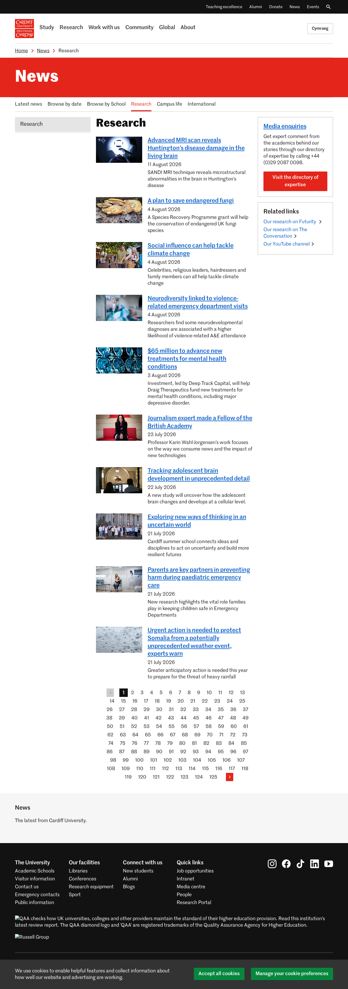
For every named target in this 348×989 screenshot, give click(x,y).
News (295, 7)
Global (167, 27)
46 (209, 718)
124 (199, 777)
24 (230, 701)
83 (219, 743)
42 (158, 718)
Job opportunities (195, 871)
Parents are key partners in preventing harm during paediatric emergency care (199, 578)
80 (182, 743)
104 (197, 760)
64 (135, 735)
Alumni (255, 7)
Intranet (185, 879)
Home (21, 50)
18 (157, 701)
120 (142, 777)
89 (147, 751)
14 (112, 701)
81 (194, 743)
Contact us (27, 886)
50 (110, 726)
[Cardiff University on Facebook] (286, 863)
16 (134, 701)
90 (159, 751)
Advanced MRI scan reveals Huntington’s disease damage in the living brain (196, 148)
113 (178, 768)
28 (134, 709)
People (184, 894)
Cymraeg (320, 28)
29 (147, 709)
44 (184, 718)
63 (123, 735)
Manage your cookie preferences (292, 973)
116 (218, 768)
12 (231, 692)
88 (134, 751)
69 (197, 735)
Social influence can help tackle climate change (191, 250)
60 (234, 726)
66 (160, 735)
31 (171, 709)
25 (242, 701)
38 (109, 718)
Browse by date (65, 104)
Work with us (104, 27)
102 (168, 760)
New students (138, 871)
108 (111, 768)
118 (244, 768)
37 (245, 709)
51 (122, 726)
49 (245, 718)
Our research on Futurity (290, 221)
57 (196, 726)
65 (148, 735)
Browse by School (106, 104)
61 (245, 726)
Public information (34, 902)
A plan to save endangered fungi (191, 201)
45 (196, 718)
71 (221, 735)
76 (134, 743)
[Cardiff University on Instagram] (272, 863)
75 (122, 743)
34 (208, 709)
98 (113, 760)
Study (46, 27)
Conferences (82, 879)
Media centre (191, 886)
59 (221, 726)
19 (168, 701)
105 (212, 760)
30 (159, 709)
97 (245, 751)
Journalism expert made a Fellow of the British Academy (200, 422)
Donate (275, 7)
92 (183, 751)
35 (221, 709)
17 (146, 701)
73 (244, 735)
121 (156, 777)
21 (192, 701)
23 (217, 701)
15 (123, 701)
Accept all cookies (219, 973)
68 (185, 735)
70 (210, 735)
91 (171, 751)
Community (139, 27)
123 (184, 777)
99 (126, 760)
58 (209, 726)
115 (205, 768)
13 (242, 692)
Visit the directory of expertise (295, 181)
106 (226, 760)
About (188, 27)
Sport (75, 894)
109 (126, 768)
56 (184, 726)
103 (182, 760)
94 (208, 751)
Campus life (169, 104)
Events (313, 7)
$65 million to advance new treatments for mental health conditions (187, 359)
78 (158, 743)
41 (146, 718)
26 (110, 709)
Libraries (78, 871)
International (202, 104)
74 (110, 743)
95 (221, 751)
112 (165, 768)
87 (122, 751)
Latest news (28, 104)
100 (139, 760)
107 (241, 760)
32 (183, 709)
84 (231, 743)
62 (110, 735)
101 (153, 760)
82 (206, 743)
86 (110, 751)
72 (232, 735)
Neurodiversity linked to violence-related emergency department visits (198, 303)
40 (134, 718)
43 (171, 718)
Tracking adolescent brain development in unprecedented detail (199, 475)
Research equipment (91, 886)
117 (232, 768)
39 (122, 718)
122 (170, 777)
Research (71, 27)
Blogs (129, 886)
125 (213, 777)
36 (233, 709)
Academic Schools (34, 871)
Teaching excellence (224, 7)
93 (196, 751)
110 (139, 768)
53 (147, 726)
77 (146, 743)
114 (192, 768)
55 (172, 726)
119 (128, 777)
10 (209, 692)
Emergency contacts (37, 894)
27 (122, 709)
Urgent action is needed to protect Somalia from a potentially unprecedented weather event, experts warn (194, 642)
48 (233, 718)
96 (233, 751)
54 (159, 726)
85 (244, 743)
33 (196, 709)
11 (220, 692)
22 (205, 701)
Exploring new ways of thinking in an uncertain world (197, 521)
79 (170, 743)
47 (220, 718)
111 (153, 768)
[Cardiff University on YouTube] (328, 863)
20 (181, 701)
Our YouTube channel (286, 244)
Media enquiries (284, 127)
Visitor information (35, 879)
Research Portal (194, 902)
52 (134, 726)
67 (172, 735)
